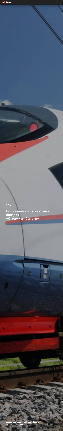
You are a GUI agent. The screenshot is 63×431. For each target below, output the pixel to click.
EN (55, 2)
